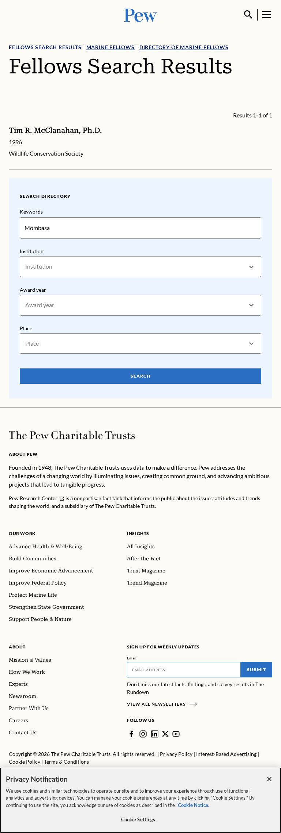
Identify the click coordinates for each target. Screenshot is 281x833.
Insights (138, 533)
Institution (32, 251)
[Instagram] (143, 734)
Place (26, 328)
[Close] (269, 779)
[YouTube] (176, 734)
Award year (33, 290)
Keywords (31, 211)
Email (132, 658)
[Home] (72, 435)
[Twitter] (165, 734)
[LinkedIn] (154, 734)
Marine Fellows (110, 47)
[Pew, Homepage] (140, 14)
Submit (256, 669)
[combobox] (25, 266)
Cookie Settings (138, 819)
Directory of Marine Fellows (184, 47)
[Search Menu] (248, 15)
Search (140, 376)
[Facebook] (131, 734)
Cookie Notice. (193, 805)
